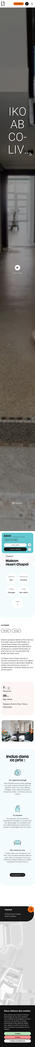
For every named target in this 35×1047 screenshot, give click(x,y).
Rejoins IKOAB (18, 4)
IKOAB (3, 4)
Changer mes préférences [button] (17, 1041)
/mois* (18, 537)
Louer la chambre (15, 549)
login (27, 4)
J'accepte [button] (17, 1033)
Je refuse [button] (17, 1037)
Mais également (16, 875)
